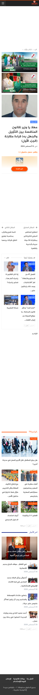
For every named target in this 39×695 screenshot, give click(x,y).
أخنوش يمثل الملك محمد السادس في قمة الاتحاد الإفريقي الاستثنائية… (22, 581)
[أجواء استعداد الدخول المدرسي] (10, 507)
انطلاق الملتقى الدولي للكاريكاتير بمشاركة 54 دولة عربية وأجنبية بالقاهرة (30, 240)
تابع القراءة (19, 169)
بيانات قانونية (19, 678)
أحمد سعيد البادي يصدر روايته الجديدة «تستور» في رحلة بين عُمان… (20, 617)
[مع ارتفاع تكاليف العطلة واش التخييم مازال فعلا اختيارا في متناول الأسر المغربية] (10, 475)
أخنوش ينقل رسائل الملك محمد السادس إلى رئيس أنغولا (19, 553)
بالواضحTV (34, 438)
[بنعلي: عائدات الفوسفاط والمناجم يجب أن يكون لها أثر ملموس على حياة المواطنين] (32, 597)
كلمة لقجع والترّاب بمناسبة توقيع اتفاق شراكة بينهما (9, 236)
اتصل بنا (30, 678)
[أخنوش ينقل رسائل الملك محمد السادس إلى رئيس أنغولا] (19, 548)
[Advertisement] (19, 27)
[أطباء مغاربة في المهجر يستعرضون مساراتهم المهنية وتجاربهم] (29, 475)
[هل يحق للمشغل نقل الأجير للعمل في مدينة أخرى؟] (19, 446)
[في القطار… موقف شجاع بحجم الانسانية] (32, 565)
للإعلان (8, 678)
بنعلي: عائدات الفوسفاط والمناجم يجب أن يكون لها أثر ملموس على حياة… (20, 599)
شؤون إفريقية (19, 546)
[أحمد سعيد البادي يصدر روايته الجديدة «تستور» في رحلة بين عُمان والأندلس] (32, 614)
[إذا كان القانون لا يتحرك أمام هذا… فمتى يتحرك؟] (11, 266)
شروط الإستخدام (19, 681)
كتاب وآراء (34, 122)
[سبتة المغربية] (11, 300)
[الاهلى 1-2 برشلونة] (29, 507)
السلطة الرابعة (33, 503)
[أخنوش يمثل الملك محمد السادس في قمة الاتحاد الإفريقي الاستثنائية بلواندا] (32, 579)
